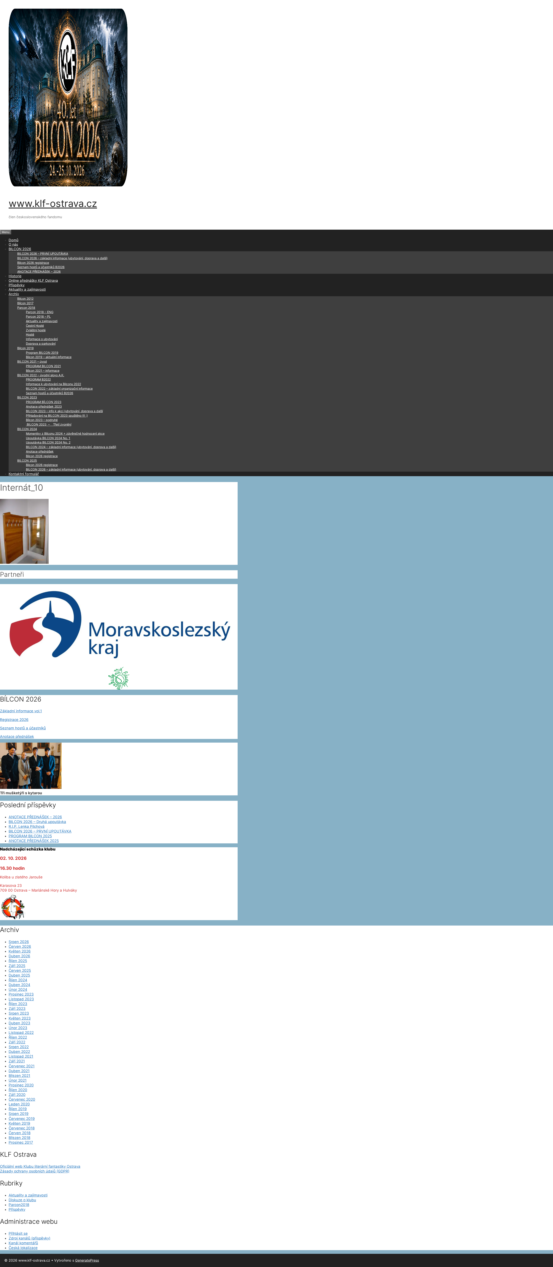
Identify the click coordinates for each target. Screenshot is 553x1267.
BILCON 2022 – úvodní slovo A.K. (40, 375)
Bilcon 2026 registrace (33, 262)
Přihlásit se (18, 1233)
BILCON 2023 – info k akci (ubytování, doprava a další (64, 411)
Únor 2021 (18, 1080)
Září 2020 (17, 1094)
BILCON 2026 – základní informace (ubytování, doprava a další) (62, 258)
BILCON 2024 (27, 429)
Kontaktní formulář (24, 474)
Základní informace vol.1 (21, 711)
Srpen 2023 (19, 1013)
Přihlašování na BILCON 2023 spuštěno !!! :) (57, 415)
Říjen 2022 (18, 1037)
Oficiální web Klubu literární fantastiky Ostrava (40, 1166)
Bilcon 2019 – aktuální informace (49, 357)
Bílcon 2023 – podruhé (42, 420)
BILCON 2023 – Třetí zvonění (48, 424)
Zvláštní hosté (36, 330)
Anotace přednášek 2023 (44, 406)
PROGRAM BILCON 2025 (30, 836)
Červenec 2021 (22, 1066)
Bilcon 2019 (25, 348)
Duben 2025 (19, 975)
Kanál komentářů (23, 1243)
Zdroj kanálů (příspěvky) (29, 1238)
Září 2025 (17, 966)
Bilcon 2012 (25, 298)
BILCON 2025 (27, 460)
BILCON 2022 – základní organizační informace (59, 388)
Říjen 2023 (18, 1004)
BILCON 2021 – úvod (32, 361)
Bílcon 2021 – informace (42, 370)
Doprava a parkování (41, 343)
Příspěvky (17, 285)
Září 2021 (17, 1061)
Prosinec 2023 (21, 994)
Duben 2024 (19, 985)
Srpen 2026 (19, 942)
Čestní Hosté (35, 325)
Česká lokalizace (23, 1248)
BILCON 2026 (20, 249)
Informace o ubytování (42, 339)
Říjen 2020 (18, 1090)
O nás (13, 244)
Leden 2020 (19, 1104)
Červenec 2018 (22, 1128)
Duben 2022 (19, 1051)
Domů (13, 240)
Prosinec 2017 (21, 1142)
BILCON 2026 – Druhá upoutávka (37, 822)
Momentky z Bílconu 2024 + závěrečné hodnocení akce (65, 433)
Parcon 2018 (26, 307)
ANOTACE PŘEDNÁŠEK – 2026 (39, 271)
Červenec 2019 (22, 1118)
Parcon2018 (19, 1205)
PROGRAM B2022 (38, 379)
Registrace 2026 (14, 720)
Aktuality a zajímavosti (27, 289)
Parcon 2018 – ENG (39, 312)
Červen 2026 (20, 946)
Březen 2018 (19, 1138)
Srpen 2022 (19, 1047)
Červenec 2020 (22, 1099)
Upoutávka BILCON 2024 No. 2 (48, 442)
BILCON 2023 (27, 397)
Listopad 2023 (21, 999)
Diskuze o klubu (22, 1200)
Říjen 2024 (18, 980)
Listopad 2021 (21, 1056)
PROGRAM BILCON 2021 (43, 366)
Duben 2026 (19, 956)
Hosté (30, 334)
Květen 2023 (20, 1018)
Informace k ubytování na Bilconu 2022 (53, 384)
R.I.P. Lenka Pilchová (26, 826)
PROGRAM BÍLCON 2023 (43, 402)
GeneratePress (87, 1260)
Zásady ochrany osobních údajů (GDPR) (34, 1171)
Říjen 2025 (18, 961)
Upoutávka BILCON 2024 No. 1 (48, 438)
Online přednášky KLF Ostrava (33, 280)
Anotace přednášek (40, 451)
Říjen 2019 (18, 1109)
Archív (14, 294)
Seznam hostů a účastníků (23, 728)
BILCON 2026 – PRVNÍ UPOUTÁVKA (42, 253)
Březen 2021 (19, 1075)
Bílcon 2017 (25, 303)
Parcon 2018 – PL (38, 316)
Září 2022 (17, 1042)
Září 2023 (17, 1008)
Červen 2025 (20, 970)
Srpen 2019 (19, 1114)
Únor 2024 (18, 989)
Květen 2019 (19, 1123)
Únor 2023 (18, 1028)
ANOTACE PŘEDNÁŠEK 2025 (34, 841)
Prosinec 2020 (21, 1085)
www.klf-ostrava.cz (53, 203)
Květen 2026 (20, 951)
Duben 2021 (19, 1071)
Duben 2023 (19, 1023)
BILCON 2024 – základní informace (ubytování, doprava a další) (71, 447)
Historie (15, 276)
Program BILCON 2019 (42, 352)
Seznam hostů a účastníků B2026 (41, 267)
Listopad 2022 (21, 1032)
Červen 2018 (19, 1133)
